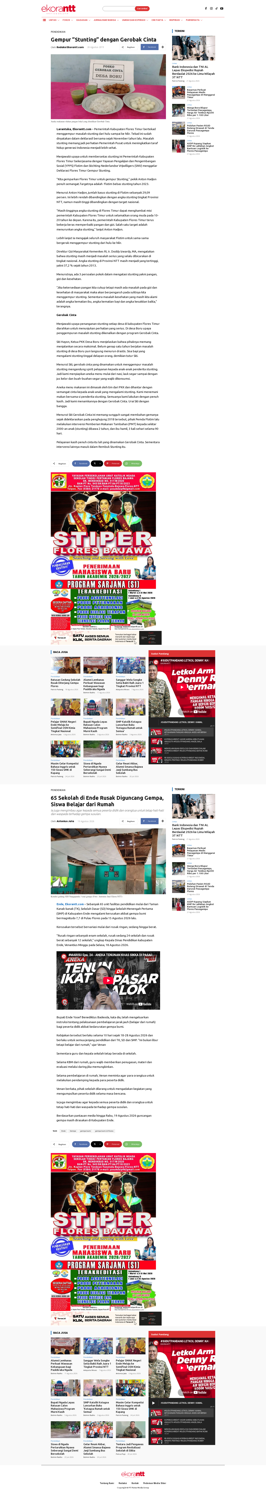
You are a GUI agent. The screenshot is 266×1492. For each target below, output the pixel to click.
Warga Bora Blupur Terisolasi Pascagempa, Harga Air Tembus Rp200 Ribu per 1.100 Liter (200, 111)
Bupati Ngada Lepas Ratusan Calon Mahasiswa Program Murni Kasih (95, 726)
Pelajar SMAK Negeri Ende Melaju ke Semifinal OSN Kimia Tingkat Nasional (63, 726)
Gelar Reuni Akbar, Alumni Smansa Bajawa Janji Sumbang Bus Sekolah (129, 768)
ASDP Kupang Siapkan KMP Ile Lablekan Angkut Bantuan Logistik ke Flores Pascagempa (200, 147)
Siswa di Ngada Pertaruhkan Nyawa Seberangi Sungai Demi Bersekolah (97, 768)
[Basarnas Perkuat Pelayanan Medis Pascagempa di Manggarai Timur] (178, 92)
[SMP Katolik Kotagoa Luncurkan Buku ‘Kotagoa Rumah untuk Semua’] (130, 707)
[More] (162, 47)
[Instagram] (211, 8)
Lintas (174, 63)
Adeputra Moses (122, 689)
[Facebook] (206, 8)
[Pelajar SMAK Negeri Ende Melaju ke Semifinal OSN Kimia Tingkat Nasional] (65, 707)
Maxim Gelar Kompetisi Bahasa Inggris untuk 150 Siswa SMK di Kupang (65, 768)
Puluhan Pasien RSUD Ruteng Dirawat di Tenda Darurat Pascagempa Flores (200, 129)
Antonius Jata (56, 734)
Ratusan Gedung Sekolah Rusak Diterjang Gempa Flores (65, 683)
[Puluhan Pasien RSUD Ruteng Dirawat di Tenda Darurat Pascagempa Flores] (178, 128)
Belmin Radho (89, 692)
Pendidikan (58, 32)
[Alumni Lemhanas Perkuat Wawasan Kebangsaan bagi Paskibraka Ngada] (98, 665)
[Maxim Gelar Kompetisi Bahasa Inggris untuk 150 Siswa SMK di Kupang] (65, 749)
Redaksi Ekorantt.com (70, 47)
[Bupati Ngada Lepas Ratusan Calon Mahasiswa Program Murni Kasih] (98, 707)
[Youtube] (221, 8)
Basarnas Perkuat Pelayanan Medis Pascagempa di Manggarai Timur (201, 93)
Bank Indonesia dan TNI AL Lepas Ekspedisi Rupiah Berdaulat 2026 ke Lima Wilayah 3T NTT (193, 72)
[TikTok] (216, 8)
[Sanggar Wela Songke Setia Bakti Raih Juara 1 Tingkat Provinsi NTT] (130, 665)
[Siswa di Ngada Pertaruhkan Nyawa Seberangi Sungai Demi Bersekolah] (98, 749)
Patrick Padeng (178, 81)
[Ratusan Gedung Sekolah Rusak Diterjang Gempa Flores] (65, 665)
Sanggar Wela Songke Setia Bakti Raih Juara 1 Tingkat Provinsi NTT (130, 683)
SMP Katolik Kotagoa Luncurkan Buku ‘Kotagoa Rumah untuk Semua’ (129, 726)
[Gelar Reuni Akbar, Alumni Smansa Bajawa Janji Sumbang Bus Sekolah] (130, 749)
